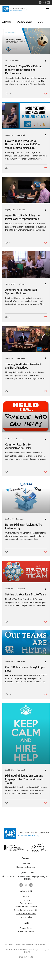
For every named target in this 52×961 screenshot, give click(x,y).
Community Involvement (26, 907)
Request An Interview (26, 867)
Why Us (26, 897)
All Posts (6, 22)
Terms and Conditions (26, 913)
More (40, 22)
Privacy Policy (26, 917)
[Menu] (48, 9)
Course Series (26, 928)
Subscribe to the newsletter (26, 910)
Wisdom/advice (24, 22)
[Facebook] (21, 885)
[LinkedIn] (31, 885)
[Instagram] (26, 885)
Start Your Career (26, 932)
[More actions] (46, 60)
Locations (26, 864)
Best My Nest (26, 903)
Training (26, 900)
